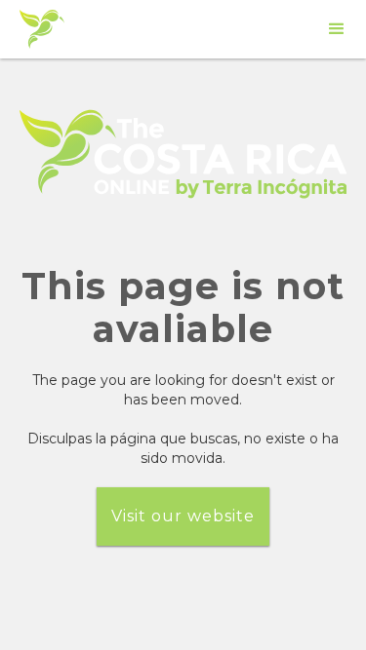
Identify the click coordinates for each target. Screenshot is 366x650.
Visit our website (183, 516)
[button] (336, 29)
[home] (42, 29)
